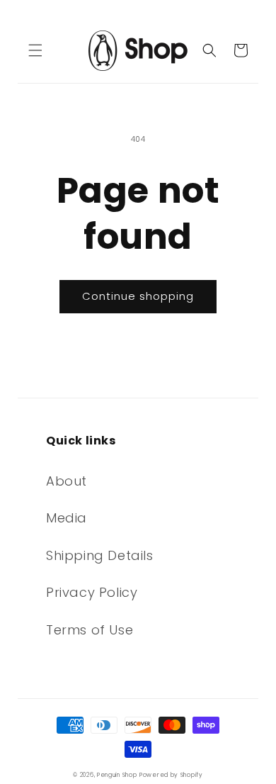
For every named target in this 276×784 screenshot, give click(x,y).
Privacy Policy (91, 592)
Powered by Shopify (171, 775)
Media (66, 518)
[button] (35, 50)
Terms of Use (89, 630)
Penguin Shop (117, 775)
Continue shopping (138, 296)
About (66, 481)
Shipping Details (100, 555)
